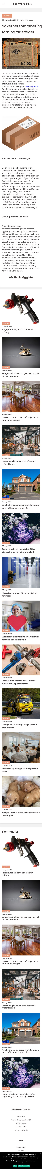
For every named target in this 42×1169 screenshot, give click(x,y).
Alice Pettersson (27, 20)
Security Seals (32, 86)
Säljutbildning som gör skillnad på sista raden (20, 770)
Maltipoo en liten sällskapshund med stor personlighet (21, 814)
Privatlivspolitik (24, 1166)
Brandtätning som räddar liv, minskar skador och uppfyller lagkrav (19, 682)
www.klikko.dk (23, 1130)
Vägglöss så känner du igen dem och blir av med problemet (20, 375)
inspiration (7, 16)
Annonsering (21, 1147)
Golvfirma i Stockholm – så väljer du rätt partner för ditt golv (20, 419)
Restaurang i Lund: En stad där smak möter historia (18, 462)
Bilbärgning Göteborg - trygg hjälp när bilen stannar (19, 726)
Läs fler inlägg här (21, 277)
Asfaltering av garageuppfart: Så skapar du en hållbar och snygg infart (20, 506)
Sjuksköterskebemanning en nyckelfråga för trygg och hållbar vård (20, 638)
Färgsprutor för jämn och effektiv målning (17, 331)
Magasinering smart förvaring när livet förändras (19, 594)
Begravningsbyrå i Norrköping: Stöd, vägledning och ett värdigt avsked (18, 550)
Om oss (21, 1150)
